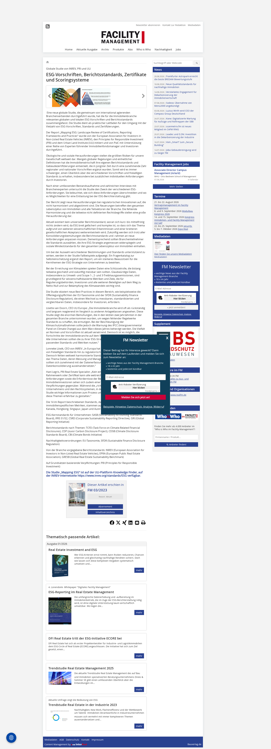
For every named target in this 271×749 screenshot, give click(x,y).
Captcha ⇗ (152, 391)
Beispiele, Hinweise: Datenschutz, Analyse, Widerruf (133, 406)
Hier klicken (139, 387)
